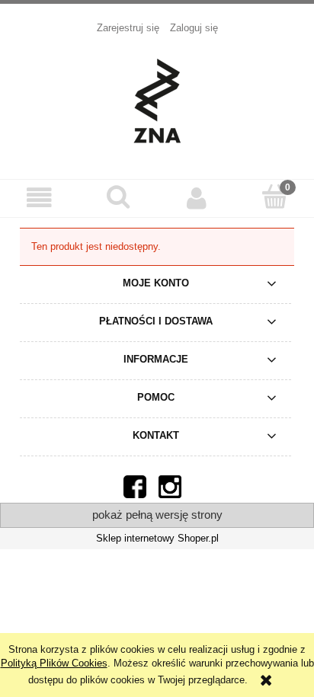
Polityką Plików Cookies (54, 663)
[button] (39, 198)
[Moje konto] (196, 198)
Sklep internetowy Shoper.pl (157, 538)
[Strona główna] (157, 99)
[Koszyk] (275, 196)
